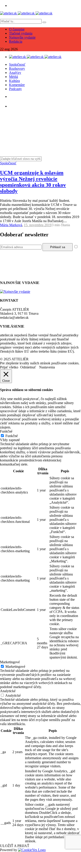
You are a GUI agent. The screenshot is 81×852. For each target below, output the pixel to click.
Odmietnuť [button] (28, 367)
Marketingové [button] (10, 662)
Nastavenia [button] (47, 367)
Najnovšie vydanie (22, 37)
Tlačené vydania (20, 33)
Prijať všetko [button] (9, 367)
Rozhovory (17, 68)
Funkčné (11, 436)
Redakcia (15, 41)
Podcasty (15, 89)
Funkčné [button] (6, 431)
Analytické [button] (8, 691)
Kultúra (14, 81)
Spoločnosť (17, 64)
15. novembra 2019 (38, 225)
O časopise (17, 29)
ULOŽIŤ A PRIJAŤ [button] (14, 846)
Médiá (13, 77)
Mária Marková (11, 225)
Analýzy (15, 72)
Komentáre (17, 85)
